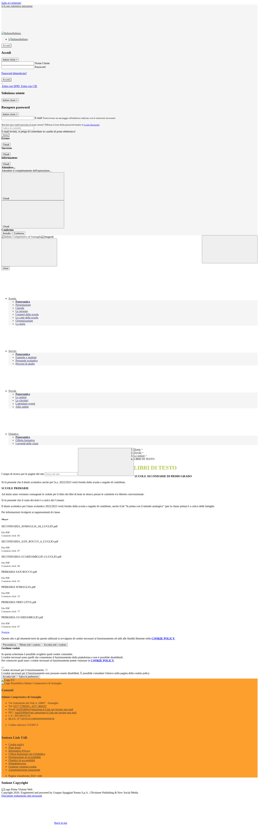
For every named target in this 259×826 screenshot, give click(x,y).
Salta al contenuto (11, 2)
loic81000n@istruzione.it (44, 709)
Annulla (6, 233)
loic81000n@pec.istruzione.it (45, 712)
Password (40, 66)
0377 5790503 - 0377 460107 (30, 706)
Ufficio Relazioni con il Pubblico (26, 753)
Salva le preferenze (29, 676)
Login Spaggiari (92, 124)
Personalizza (9, 644)
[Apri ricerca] (230, 249)
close (5, 268)
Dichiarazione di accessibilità (24, 757)
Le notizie (139, 455)
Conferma (19, 233)
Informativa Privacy (19, 750)
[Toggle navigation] (29, 252)
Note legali (14, 747)
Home (137, 449)
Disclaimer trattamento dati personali (21, 795)
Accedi (6, 45)
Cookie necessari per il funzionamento (23, 670)
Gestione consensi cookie (22, 766)
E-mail (38, 117)
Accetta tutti (55, 644)
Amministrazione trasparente (24, 769)
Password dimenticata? (14, 73)
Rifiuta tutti (30, 644)
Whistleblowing (17, 763)
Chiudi (6, 144)
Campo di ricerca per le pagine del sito (22, 473)
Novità (137, 452)
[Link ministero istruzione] (17, 6)
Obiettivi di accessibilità (21, 760)
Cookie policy (16, 744)
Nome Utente (42, 63)
